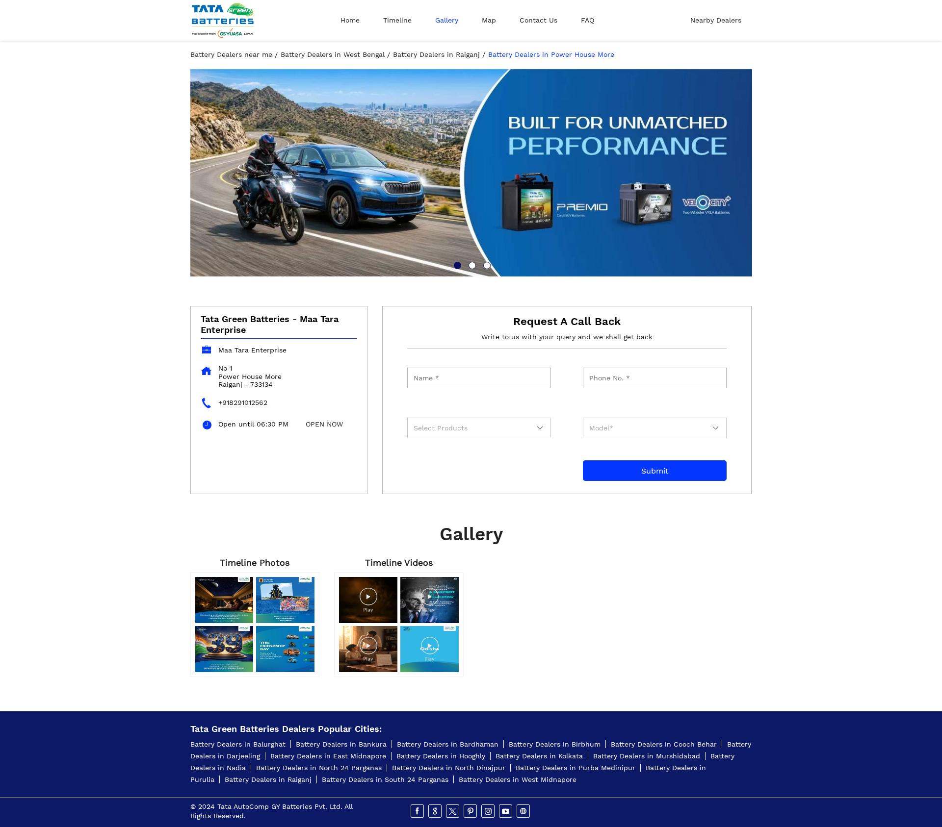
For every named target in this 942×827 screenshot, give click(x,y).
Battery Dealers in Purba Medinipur (575, 768)
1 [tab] (456, 264)
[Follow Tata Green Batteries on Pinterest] (471, 811)
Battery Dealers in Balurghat (238, 744)
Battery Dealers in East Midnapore (328, 756)
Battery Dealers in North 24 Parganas (319, 768)
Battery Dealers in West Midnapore (517, 779)
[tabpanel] (471, 172)
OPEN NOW (324, 424)
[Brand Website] (524, 811)
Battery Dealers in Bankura (341, 744)
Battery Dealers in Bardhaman (447, 744)
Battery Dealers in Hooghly (440, 756)
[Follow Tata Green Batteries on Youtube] (506, 811)
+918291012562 (242, 402)
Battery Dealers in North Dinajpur (448, 768)
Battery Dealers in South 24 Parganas (385, 779)
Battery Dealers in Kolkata (539, 756)
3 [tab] (485, 264)
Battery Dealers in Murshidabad (646, 756)
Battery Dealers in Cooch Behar (664, 744)
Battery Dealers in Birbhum (555, 744)
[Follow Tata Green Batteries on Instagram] (488, 811)
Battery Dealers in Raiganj (268, 779)
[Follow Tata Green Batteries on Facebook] (418, 811)
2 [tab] (471, 264)
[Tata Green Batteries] (222, 20)
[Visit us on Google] (435, 811)
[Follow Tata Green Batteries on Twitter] (453, 811)
